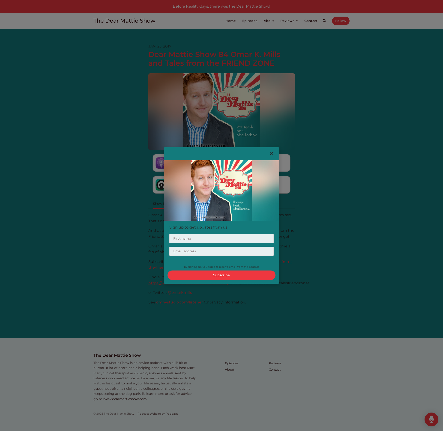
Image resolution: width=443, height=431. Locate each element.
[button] (271, 154)
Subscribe (221, 275)
